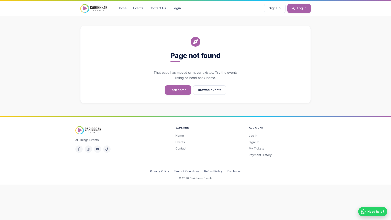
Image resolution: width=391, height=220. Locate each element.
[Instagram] (88, 149)
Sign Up (275, 8)
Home (122, 8)
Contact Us (157, 8)
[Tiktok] (107, 149)
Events (138, 8)
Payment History (260, 155)
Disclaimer (234, 171)
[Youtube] (97, 149)
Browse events (209, 90)
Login (176, 8)
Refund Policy (213, 171)
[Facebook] (79, 149)
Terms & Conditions (186, 171)
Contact (181, 148)
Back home (178, 90)
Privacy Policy (159, 171)
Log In (301, 8)
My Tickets (256, 148)
